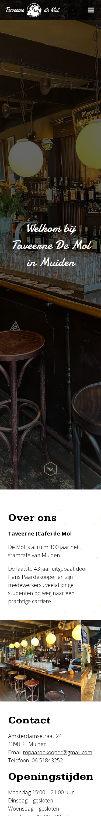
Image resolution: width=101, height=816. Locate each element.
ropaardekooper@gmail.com (57, 752)
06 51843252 (47, 760)
